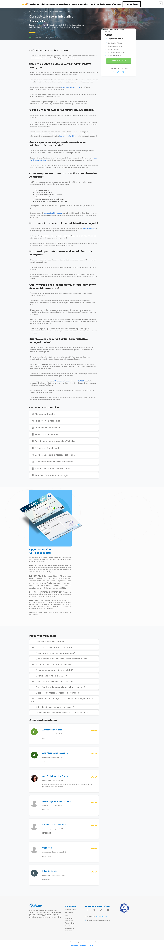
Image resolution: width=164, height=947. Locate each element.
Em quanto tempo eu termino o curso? (54, 664)
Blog (66, 915)
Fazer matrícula (119, 61)
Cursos (36, 11)
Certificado (69, 912)
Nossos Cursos (70, 910)
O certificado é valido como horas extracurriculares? (60, 687)
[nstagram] (94, 910)
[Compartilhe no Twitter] (118, 72)
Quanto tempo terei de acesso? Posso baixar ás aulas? (61, 659)
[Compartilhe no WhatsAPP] (123, 72)
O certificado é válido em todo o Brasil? (54, 681)
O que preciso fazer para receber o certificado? (58, 693)
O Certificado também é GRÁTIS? (51, 676)
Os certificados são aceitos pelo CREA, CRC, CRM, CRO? (62, 713)
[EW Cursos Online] (36, 907)
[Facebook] (87, 910)
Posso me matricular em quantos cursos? (55, 653)
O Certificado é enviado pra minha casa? (55, 707)
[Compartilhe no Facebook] (113, 72)
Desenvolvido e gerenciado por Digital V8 (82, 945)
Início (31, 11)
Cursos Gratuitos (45, 11)
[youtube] (108, 910)
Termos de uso (70, 923)
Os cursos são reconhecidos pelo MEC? (54, 670)
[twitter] (101, 910)
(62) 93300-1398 (101, 917)
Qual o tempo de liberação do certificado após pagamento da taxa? (61, 700)
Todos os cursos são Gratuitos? (50, 642)
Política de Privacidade (69, 919)
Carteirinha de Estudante (70, 930)
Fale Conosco (70, 926)
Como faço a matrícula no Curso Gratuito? (55, 647)
